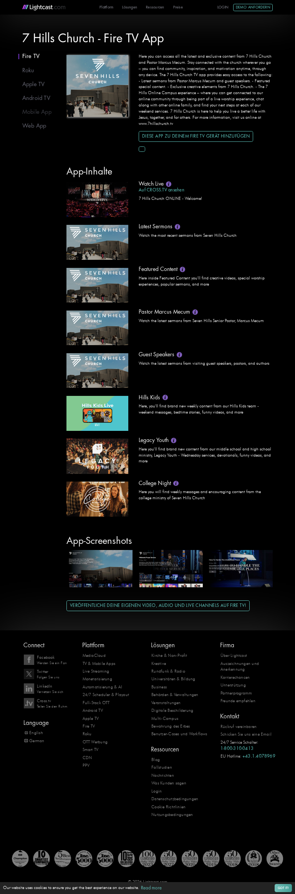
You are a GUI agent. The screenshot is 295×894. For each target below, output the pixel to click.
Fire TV (31, 56)
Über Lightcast (233, 655)
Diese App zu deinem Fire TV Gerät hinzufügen (196, 136)
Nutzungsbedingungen (172, 814)
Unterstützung (233, 685)
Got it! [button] (283, 888)
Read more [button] (151, 888)
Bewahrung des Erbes (170, 726)
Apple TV (33, 84)
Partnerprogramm (236, 693)
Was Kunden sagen (168, 783)
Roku (28, 70)
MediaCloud (94, 655)
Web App (34, 126)
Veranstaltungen (166, 702)
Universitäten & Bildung (173, 678)
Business (159, 687)
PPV (86, 765)
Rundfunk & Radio (168, 671)
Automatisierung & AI (103, 687)
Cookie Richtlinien (168, 806)
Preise (178, 7)
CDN (87, 757)
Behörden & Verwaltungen (174, 694)
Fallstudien (161, 767)
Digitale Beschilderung (172, 710)
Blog (155, 759)
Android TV (36, 98)
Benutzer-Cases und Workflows (179, 733)
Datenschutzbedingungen (174, 798)
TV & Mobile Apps (99, 663)
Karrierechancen (235, 677)
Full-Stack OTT (96, 702)
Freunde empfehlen (237, 700)
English (36, 732)
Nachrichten (162, 775)
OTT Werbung (95, 741)
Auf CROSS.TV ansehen (161, 190)
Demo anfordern (253, 7)
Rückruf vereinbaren (238, 726)
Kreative (158, 663)
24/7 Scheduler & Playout (106, 694)
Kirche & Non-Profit (169, 655)
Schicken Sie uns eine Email (246, 734)
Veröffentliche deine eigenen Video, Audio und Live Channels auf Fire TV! (158, 605)
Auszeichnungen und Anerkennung (239, 666)
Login (223, 7)
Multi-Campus (164, 718)
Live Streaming (96, 671)
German (36, 740)
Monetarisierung (97, 678)
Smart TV (91, 749)
